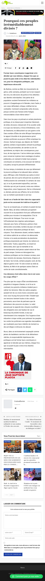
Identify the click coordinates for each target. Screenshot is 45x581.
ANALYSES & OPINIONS (27, 32)
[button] (26, 576)
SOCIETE (26, 469)
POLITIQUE (38, 32)
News (23, 568)
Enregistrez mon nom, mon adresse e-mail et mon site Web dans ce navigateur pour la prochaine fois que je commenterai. (22, 548)
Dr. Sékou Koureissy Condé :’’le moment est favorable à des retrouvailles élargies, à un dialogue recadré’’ (32, 424)
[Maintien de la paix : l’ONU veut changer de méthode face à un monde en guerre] (32, 474)
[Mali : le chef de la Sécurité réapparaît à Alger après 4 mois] (12, 474)
